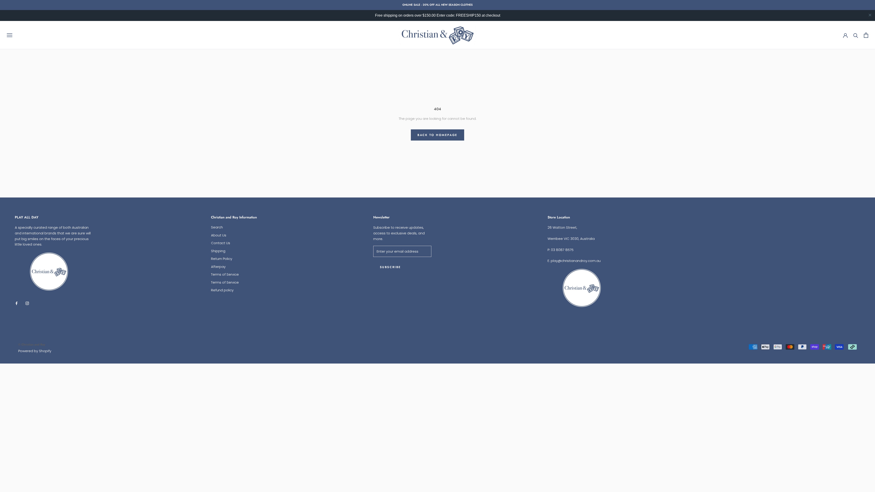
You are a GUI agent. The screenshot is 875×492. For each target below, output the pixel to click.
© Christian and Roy (31, 344)
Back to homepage (437, 135)
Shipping (218, 251)
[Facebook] (16, 303)
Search (217, 227)
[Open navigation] (9, 35)
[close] (870, 15)
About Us (218, 235)
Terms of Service (225, 274)
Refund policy (222, 290)
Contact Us (220, 243)
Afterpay (218, 266)
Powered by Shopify (34, 350)
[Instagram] (27, 303)
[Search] (855, 35)
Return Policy (221, 258)
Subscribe (390, 267)
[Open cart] (866, 35)
